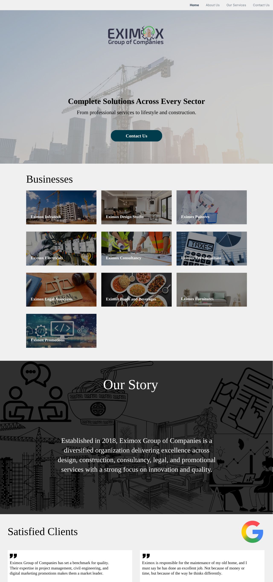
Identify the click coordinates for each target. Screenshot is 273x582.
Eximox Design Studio (125, 216)
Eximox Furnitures (197, 299)
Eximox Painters (195, 216)
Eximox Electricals (47, 258)
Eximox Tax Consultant (201, 258)
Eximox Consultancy (123, 258)
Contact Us (136, 135)
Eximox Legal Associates (52, 299)
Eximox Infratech (46, 216)
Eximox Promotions (48, 340)
